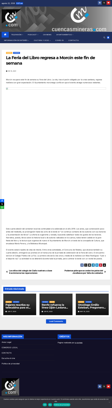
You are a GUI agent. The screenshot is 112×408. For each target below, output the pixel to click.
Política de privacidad (61, 405)
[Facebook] (2, 200)
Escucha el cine (8, 358)
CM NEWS (47, 35)
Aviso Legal (6, 342)
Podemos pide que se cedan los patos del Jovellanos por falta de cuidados (84, 271)
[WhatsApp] (2, 207)
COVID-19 (59, 40)
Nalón (52, 302)
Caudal (9, 53)
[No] (109, 402)
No (50, 405)
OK (45, 405)
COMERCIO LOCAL (10, 347)
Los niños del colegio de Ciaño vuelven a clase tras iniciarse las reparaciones (30, 271)
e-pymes (78, 343)
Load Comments (56, 321)
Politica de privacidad (10, 364)
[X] (2, 204)
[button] (104, 37)
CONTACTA (73, 40)
